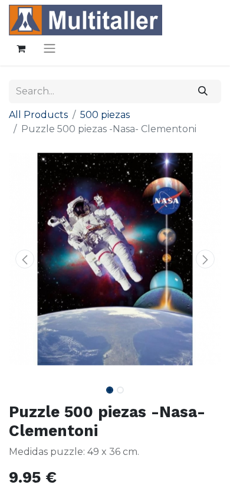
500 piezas (105, 114)
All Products (38, 114)
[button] (25, 259)
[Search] (203, 91)
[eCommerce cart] (20, 48)
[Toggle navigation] (49, 48)
